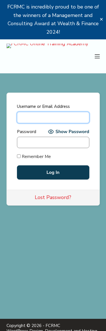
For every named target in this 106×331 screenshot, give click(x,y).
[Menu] (97, 56)
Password (26, 131)
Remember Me (36, 156)
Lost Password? (53, 197)
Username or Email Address (43, 106)
